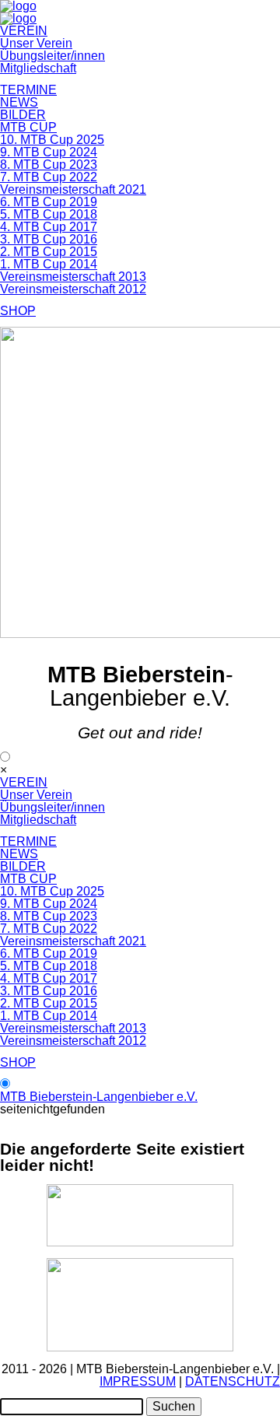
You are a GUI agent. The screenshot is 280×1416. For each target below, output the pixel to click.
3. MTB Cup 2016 (48, 239)
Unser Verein (36, 43)
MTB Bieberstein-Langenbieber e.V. (99, 1096)
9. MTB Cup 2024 (48, 152)
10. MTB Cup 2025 (52, 139)
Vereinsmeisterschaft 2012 (73, 289)
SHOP (18, 310)
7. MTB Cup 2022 (48, 177)
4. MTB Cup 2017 (48, 226)
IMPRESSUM (138, 1381)
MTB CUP (28, 127)
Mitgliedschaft (38, 68)
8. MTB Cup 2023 (48, 164)
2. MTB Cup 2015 (48, 251)
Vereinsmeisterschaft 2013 (73, 276)
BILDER (23, 114)
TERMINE (28, 89)
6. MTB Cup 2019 (48, 202)
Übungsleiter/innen (52, 55)
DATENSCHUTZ (232, 1381)
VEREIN (23, 30)
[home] (18, 18)
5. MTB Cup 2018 (48, 214)
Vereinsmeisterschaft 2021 (73, 189)
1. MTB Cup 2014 (48, 264)
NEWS (19, 102)
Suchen (173, 1406)
